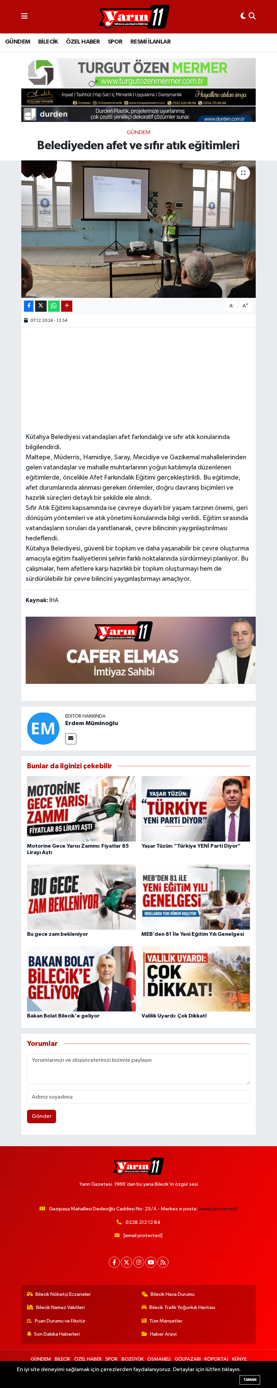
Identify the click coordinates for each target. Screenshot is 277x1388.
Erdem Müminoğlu (91, 723)
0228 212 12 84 (143, 1222)
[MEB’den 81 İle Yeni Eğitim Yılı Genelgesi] (196, 897)
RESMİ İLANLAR (150, 42)
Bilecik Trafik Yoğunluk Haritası (182, 1307)
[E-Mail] (70, 738)
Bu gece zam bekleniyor (57, 934)
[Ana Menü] (24, 17)
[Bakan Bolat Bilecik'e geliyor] (81, 978)
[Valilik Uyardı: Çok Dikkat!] (196, 978)
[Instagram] (138, 1262)
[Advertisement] (149, 379)
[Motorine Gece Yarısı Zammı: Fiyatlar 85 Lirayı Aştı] (81, 809)
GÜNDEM (17, 42)
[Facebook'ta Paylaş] (28, 306)
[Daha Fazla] (66, 306)
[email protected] (218, 1208)
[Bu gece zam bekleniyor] (81, 897)
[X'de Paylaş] (41, 306)
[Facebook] (114, 1262)
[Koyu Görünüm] (243, 17)
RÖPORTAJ (216, 1359)
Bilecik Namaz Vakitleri (60, 1307)
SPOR (115, 42)
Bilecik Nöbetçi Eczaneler (63, 1294)
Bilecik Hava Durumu (173, 1294)
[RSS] (163, 1262)
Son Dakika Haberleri (57, 1334)
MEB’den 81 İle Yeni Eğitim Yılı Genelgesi (193, 934)
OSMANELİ (159, 1359)
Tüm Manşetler (165, 1320)
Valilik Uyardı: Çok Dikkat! (174, 1016)
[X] (126, 1262)
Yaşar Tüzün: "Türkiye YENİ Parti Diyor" (191, 846)
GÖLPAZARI (188, 1359)
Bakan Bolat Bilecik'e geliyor (63, 1016)
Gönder (42, 1116)
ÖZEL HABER (83, 42)
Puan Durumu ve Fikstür (60, 1320)
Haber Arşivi (163, 1334)
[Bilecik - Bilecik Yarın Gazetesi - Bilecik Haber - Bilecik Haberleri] (134, 17)
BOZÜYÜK (133, 1359)
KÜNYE (239, 1359)
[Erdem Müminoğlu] (43, 728)
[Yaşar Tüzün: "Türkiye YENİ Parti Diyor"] (196, 809)
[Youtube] (150, 1262)
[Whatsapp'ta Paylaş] (54, 306)
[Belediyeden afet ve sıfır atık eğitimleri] (138, 229)
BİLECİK (48, 42)
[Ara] (252, 17)
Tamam (249, 1380)
